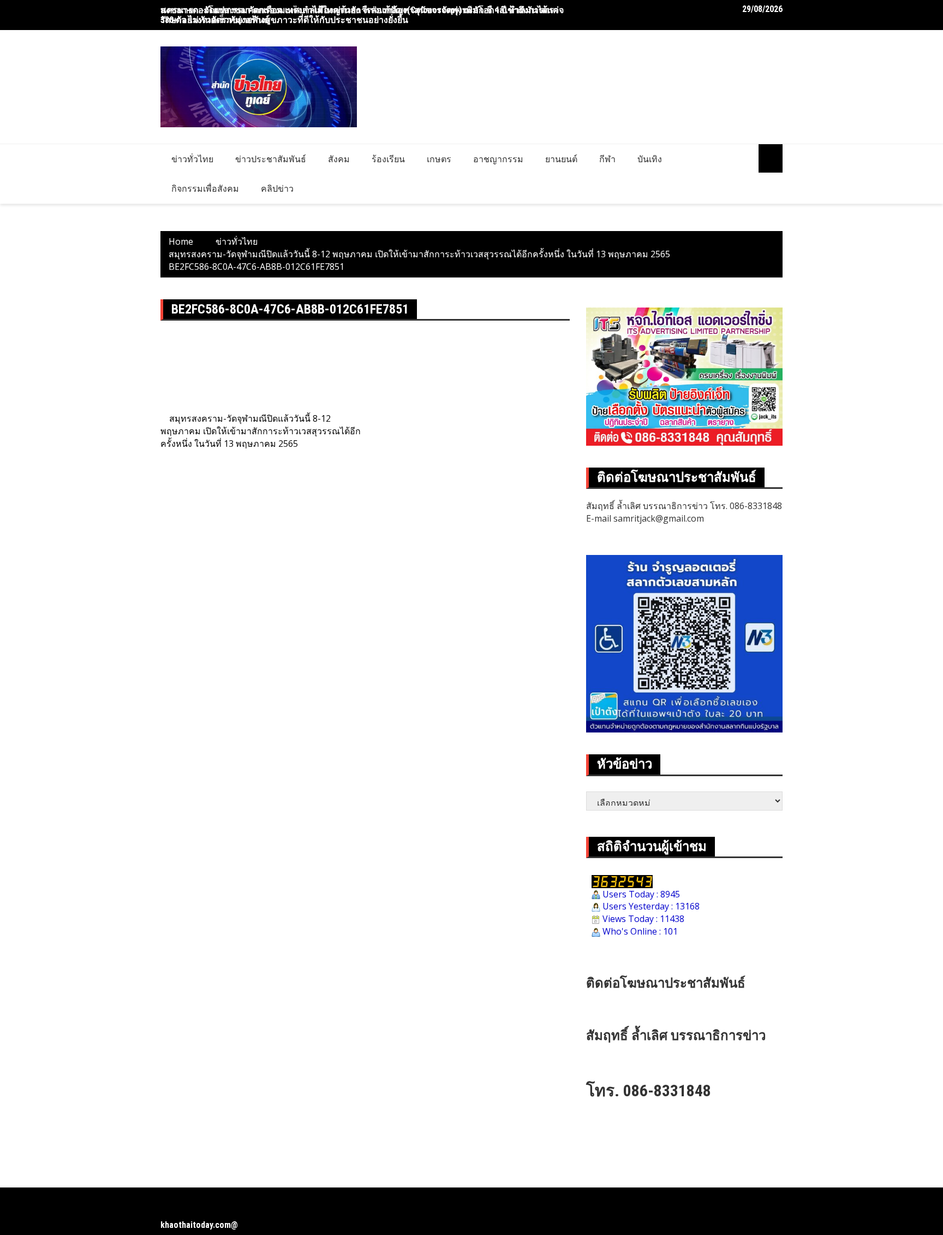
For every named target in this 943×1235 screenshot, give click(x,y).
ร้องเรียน (388, 159)
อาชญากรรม (498, 159)
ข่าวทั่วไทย (192, 159)
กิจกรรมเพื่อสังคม (205, 188)
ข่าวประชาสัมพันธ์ (270, 159)
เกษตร (439, 159)
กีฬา (607, 159)
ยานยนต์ (561, 159)
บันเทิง (649, 159)
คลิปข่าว (277, 188)
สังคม (339, 159)
